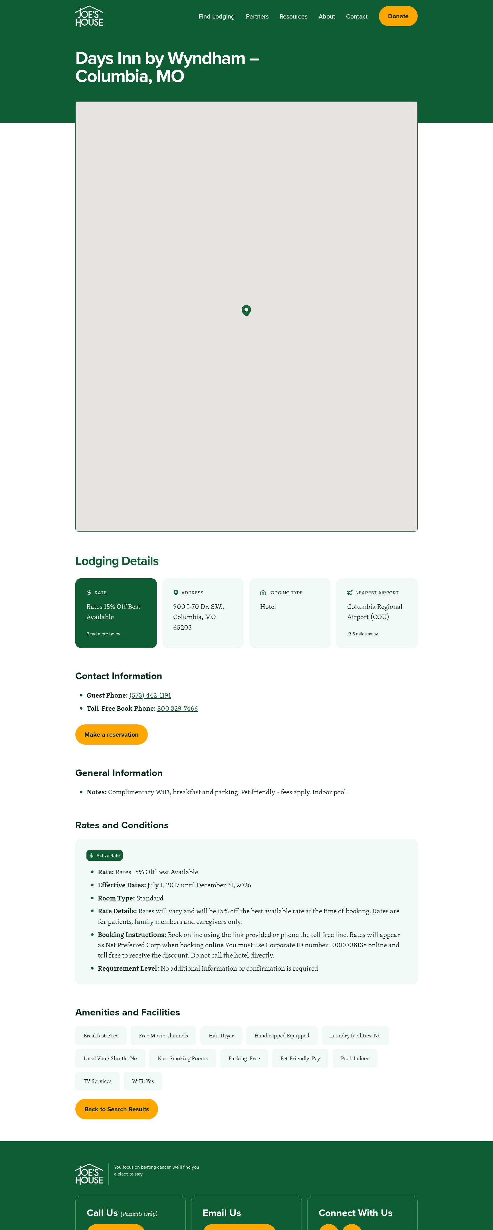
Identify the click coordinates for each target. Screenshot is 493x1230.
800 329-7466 (177, 708)
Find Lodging (217, 16)
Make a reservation (111, 734)
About (327, 16)
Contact (357, 16)
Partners (257, 16)
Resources (294, 16)
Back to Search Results (116, 1109)
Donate (398, 16)
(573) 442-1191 (150, 695)
